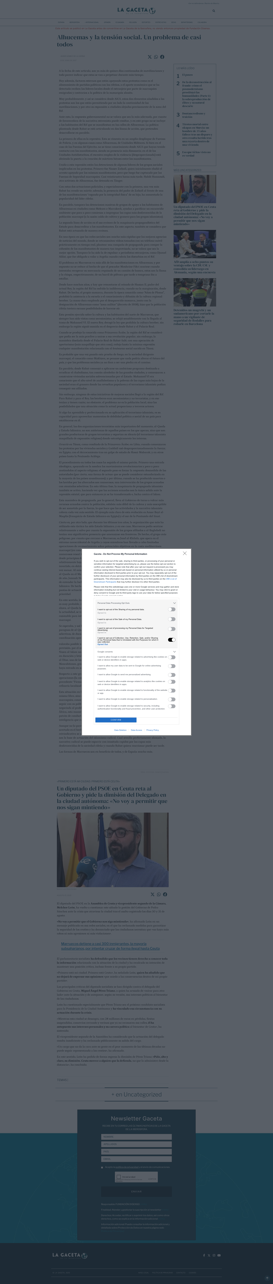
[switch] (171, 609)
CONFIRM (116, 720)
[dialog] (136, 642)
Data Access (136, 730)
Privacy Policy (152, 730)
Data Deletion (120, 730)
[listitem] (136, 603)
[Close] (185, 554)
